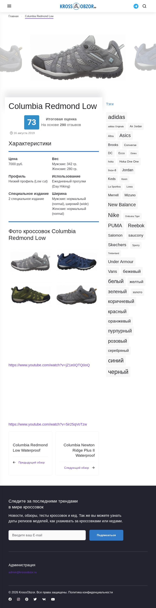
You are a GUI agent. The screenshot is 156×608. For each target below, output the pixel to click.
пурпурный (120, 331)
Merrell (113, 195)
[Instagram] (18, 599)
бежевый (132, 271)
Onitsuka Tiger (132, 216)
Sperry (136, 245)
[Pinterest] (26, 599)
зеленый (117, 291)
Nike (113, 215)
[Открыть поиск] (144, 6)
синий (116, 360)
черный (118, 371)
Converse (130, 145)
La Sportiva (114, 186)
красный (117, 311)
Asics (125, 135)
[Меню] (9, 6)
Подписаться (106, 535)
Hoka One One (129, 161)
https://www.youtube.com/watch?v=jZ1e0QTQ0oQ (49, 365)
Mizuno (130, 195)
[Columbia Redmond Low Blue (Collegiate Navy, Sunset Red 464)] (77, 261)
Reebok (136, 225)
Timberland (113, 253)
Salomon (115, 235)
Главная (13, 16)
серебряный (118, 351)
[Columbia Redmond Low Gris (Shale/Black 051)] (77, 295)
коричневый (121, 301)
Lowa (130, 186)
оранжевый (119, 321)
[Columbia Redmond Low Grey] (31, 261)
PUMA (115, 225)
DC (110, 153)
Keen (124, 179)
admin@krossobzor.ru (23, 572)
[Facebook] (10, 599)
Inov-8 (112, 170)
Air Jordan (136, 126)
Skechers (117, 244)
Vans (112, 271)
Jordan (127, 170)
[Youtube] (53, 599)
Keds (112, 179)
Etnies (134, 153)
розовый (117, 341)
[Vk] (44, 599)
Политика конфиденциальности (90, 592)
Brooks (113, 145)
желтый (136, 282)
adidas (116, 117)
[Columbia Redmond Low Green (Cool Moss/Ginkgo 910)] (31, 295)
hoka (111, 161)
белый (116, 281)
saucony (135, 235)
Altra (111, 136)
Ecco (121, 153)
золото (137, 292)
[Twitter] (35, 599)
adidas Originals (116, 126)
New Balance (122, 204)
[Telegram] (136, 6)
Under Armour (120, 261)
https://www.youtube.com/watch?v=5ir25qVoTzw (48, 424)
